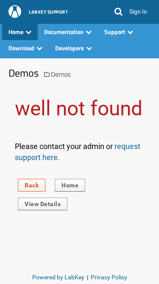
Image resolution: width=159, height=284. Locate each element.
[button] (118, 12)
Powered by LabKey (58, 277)
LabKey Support (48, 12)
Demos (60, 74)
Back (32, 185)
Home (69, 185)
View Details (43, 204)
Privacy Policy (109, 277)
